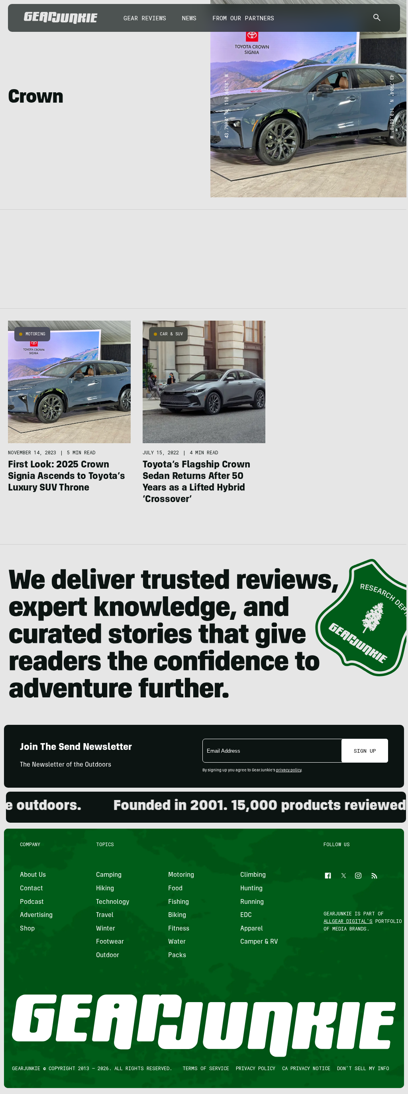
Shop (27, 929)
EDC (246, 915)
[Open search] (377, 18)
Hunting (251, 889)
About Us (33, 875)
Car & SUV (171, 334)
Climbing (253, 875)
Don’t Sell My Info (363, 1068)
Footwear (110, 942)
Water (177, 942)
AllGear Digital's (348, 921)
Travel (105, 915)
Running (252, 902)
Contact (31, 889)
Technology (112, 902)
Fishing (178, 902)
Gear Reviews (145, 18)
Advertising (36, 915)
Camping (109, 875)
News (189, 18)
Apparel (251, 929)
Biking (177, 915)
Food (175, 889)
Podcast (32, 902)
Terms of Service (205, 1068)
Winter (105, 929)
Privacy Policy (255, 1068)
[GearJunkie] (61, 18)
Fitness (178, 929)
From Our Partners (243, 18)
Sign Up (365, 750)
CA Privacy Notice (306, 1068)
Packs (177, 955)
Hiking (105, 889)
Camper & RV (259, 942)
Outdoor (107, 955)
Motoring (35, 334)
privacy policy (288, 771)
